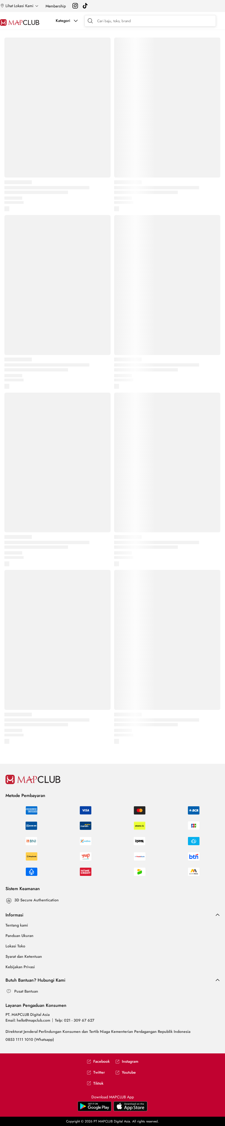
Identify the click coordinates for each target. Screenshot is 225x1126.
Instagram (130, 1061)
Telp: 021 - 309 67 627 (74, 1020)
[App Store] (94, 1110)
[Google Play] (130, 1110)
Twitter (99, 1072)
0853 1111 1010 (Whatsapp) (29, 1039)
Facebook (101, 1061)
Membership (56, 6)
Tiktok (98, 1083)
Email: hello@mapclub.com (27, 1020)
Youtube (129, 1072)
